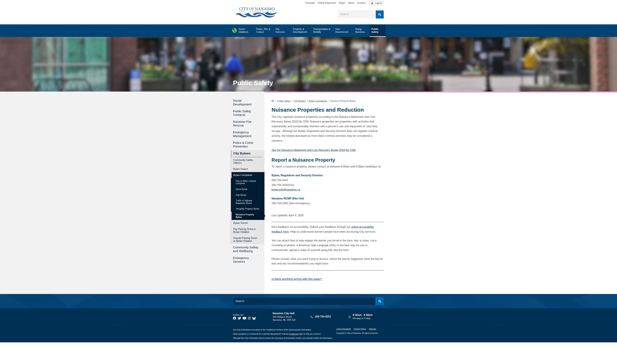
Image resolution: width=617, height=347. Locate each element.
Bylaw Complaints (318, 101)
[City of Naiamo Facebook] (234, 318)
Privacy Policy (360, 329)
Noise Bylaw (241, 189)
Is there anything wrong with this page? (297, 279)
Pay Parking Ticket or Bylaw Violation (244, 230)
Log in (378, 3)
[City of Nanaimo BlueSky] (254, 318)
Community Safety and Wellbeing (245, 249)
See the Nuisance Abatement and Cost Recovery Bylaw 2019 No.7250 (314, 150)
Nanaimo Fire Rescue (242, 123)
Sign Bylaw (241, 195)
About (351, 2)
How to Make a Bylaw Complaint (246, 182)
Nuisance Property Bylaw (245, 215)
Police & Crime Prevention (243, 144)
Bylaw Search (240, 169)
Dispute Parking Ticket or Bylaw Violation (245, 239)
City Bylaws (299, 101)
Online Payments (327, 2)
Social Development (242, 102)
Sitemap (372, 329)
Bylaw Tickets (240, 223)
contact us (293, 334)
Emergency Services (241, 259)
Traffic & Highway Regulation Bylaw (244, 201)
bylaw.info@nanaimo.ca (286, 189)
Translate (310, 2)
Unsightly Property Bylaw (247, 209)
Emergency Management (242, 134)
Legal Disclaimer (343, 329)
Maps (342, 2)
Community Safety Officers (243, 161)
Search (380, 14)
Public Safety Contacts (242, 113)
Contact (361, 2)
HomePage (273, 100)
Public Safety (284, 101)
